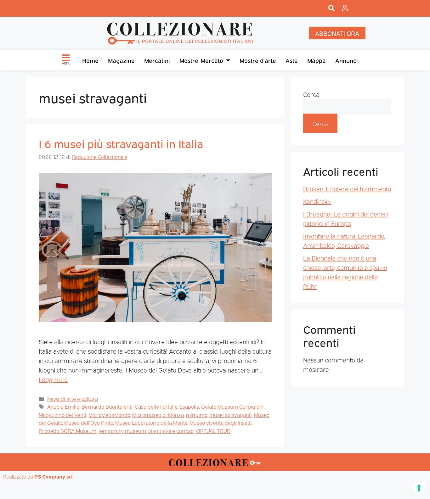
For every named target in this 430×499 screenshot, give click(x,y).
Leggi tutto (53, 379)
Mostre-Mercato (201, 60)
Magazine (121, 60)
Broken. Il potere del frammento (347, 188)
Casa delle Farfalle (156, 406)
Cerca (311, 94)
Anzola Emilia (63, 406)
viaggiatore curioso (170, 430)
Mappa (316, 60)
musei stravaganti (230, 414)
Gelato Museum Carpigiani (232, 406)
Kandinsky (317, 201)
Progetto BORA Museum (67, 430)
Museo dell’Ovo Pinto (88, 422)
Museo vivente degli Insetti (221, 422)
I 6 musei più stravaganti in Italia (121, 143)
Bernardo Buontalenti (107, 406)
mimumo (196, 414)
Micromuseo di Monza (158, 414)
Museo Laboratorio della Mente (151, 422)
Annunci (346, 60)
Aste (292, 60)
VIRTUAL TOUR (212, 430)
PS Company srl (53, 476)
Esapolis (189, 406)
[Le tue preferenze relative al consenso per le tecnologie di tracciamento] (419, 488)
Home (90, 60)
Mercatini (157, 60)
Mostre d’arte (258, 60)
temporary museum (122, 430)
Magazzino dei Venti (62, 414)
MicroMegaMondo (109, 414)
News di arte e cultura (72, 398)
